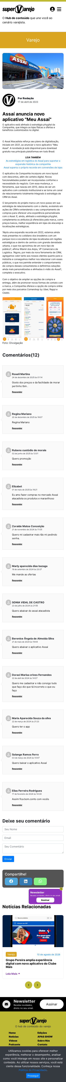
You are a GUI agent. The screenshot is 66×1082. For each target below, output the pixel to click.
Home (12, 1032)
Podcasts (14, 1044)
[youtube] (40, 881)
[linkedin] (26, 881)
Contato (42, 1044)
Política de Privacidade (33, 1070)
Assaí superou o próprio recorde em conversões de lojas (33, 167)
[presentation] (28, 985)
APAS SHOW (45, 1036)
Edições (42, 1032)
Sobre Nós (43, 1040)
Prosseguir (33, 1075)
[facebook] (11, 881)
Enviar (8, 859)
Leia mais (11, 973)
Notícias (14, 1036)
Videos (13, 1040)
